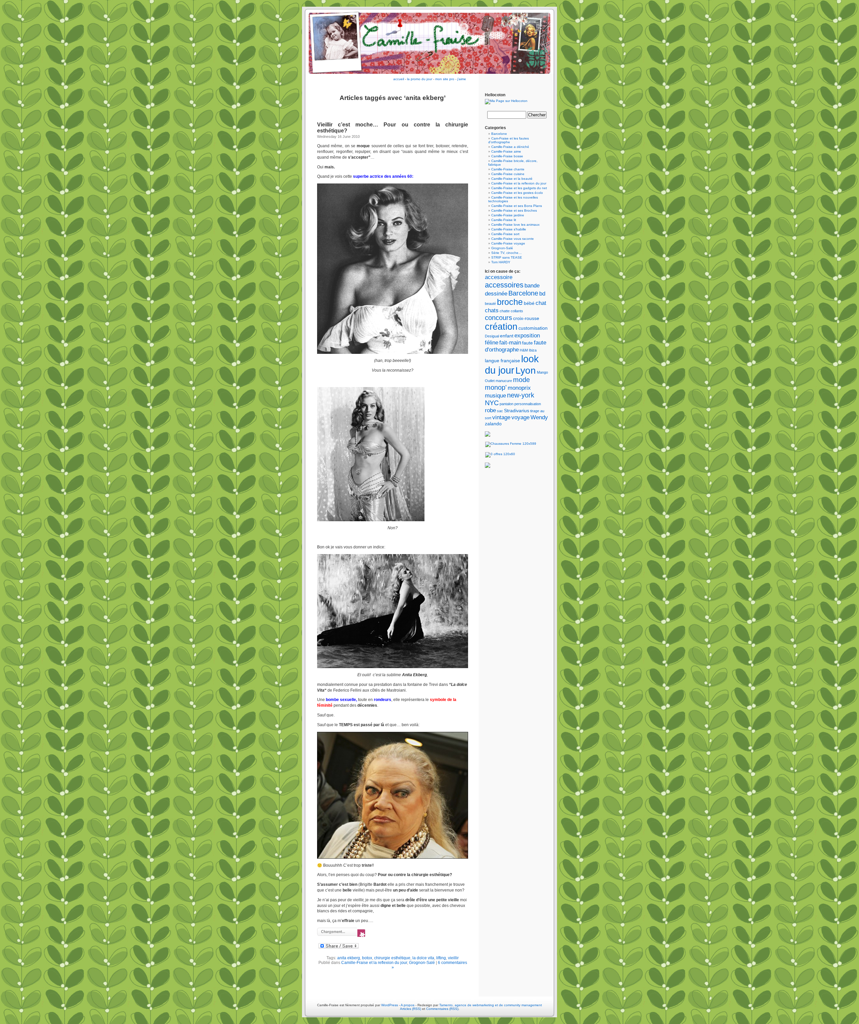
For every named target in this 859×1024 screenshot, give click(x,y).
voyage (520, 417)
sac (500, 411)
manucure (504, 381)
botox (367, 958)
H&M (524, 350)
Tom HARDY (500, 262)
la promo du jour (419, 79)
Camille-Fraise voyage (508, 243)
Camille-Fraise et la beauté (512, 178)
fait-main (510, 342)
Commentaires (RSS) (442, 1009)
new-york (520, 395)
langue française (502, 360)
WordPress (389, 1005)
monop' (496, 387)
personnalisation (527, 404)
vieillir (453, 958)
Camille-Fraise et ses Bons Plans (516, 206)
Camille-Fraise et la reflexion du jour (374, 962)
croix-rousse (526, 318)
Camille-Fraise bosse (507, 156)
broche (510, 302)
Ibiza (533, 350)
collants (517, 311)
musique (495, 395)
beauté (490, 304)
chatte (505, 311)
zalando (493, 423)
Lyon (525, 370)
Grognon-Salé (422, 962)
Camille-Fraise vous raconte (512, 238)
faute (527, 342)
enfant (506, 335)
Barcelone (499, 134)
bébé (529, 303)
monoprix (519, 387)
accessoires (504, 285)
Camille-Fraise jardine (507, 215)
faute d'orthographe (515, 346)
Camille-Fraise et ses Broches (514, 210)
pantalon (506, 404)
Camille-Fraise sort (505, 234)
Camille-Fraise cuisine (507, 174)
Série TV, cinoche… (506, 253)
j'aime (461, 79)
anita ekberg (348, 958)
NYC (492, 403)
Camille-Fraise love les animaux (515, 224)
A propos (408, 1005)
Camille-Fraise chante (507, 169)
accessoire (498, 277)
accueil (398, 79)
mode (521, 379)
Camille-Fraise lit (503, 220)
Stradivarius (516, 410)
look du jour (512, 364)
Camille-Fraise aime (506, 151)
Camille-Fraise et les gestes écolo (517, 193)
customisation (533, 328)
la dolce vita (423, 958)
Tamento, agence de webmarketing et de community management (490, 1005)
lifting (441, 958)
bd (542, 293)
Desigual (492, 336)
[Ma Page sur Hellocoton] (506, 101)
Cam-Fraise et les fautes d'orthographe (508, 140)
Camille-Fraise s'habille (508, 229)
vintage (501, 417)
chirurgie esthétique (392, 958)
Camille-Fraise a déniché (510, 147)
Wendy (539, 417)
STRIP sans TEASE (506, 257)
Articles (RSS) (410, 1009)
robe (490, 410)
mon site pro (444, 79)
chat (541, 303)
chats (492, 310)
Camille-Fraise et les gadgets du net (519, 188)
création (501, 327)
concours (498, 317)
